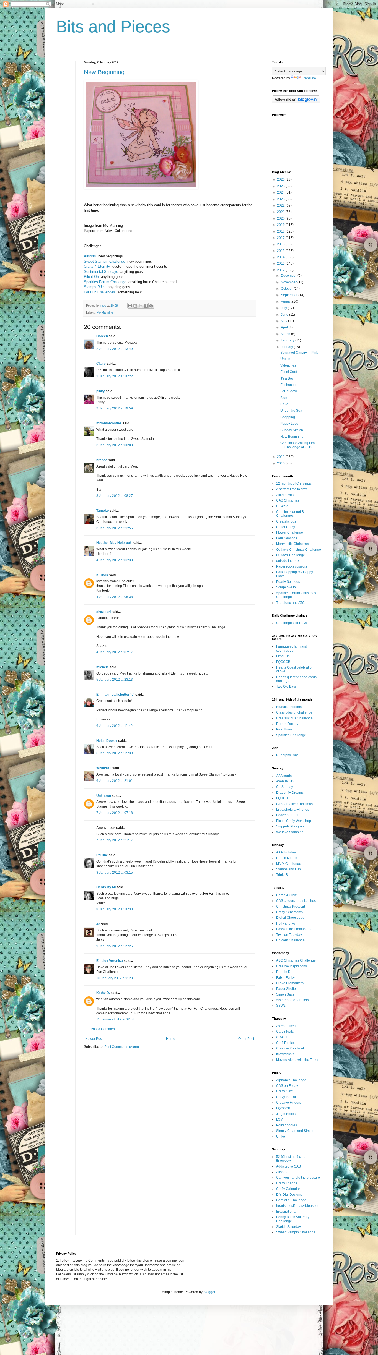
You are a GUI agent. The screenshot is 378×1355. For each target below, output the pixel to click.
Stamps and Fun (288, 869)
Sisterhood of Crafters (292, 1000)
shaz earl (103, 612)
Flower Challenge (289, 532)
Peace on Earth (287, 815)
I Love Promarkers (290, 983)
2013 (281, 263)
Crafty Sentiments (289, 912)
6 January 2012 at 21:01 (114, 781)
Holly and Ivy (286, 923)
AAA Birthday (286, 852)
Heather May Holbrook (114, 543)
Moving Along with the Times (297, 1060)
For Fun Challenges (99, 292)
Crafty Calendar (288, 1189)
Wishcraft (104, 768)
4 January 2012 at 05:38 (114, 597)
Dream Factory (287, 724)
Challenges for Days (291, 623)
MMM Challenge (288, 864)
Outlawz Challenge (290, 555)
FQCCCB (283, 662)
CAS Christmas (287, 500)
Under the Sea (291, 410)
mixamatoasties (109, 423)
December (289, 276)
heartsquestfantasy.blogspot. (297, 1206)
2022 (281, 205)
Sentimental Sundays (101, 272)
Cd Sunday (284, 787)
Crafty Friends (286, 1183)
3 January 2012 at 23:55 (114, 528)
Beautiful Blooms (289, 707)
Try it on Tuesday (289, 935)
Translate (309, 78)
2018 (281, 231)
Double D (283, 972)
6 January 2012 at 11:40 (114, 726)
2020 (281, 218)
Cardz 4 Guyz (286, 895)
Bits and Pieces (113, 26)
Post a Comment (103, 1029)
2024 (281, 192)
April (285, 327)
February (288, 340)
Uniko (280, 1137)
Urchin (285, 359)
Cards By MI (106, 887)
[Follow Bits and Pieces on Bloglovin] (296, 102)
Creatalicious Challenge (294, 718)
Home (170, 1039)
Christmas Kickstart (290, 906)
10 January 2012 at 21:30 (115, 978)
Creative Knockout (290, 1048)
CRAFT (281, 1037)
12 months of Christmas (294, 483)
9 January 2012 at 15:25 (114, 946)
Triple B (282, 875)
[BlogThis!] (135, 306)
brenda (101, 460)
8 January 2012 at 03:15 (114, 872)
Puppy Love (289, 423)
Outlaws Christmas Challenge (298, 550)
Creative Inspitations (291, 966)
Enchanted (288, 385)
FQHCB (282, 798)
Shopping (287, 417)
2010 (281, 463)
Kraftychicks (285, 1054)
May (284, 321)
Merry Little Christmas (292, 544)
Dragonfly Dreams (290, 793)
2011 (281, 457)
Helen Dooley (106, 741)
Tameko (102, 511)
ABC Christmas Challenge (296, 960)
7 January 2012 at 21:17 (114, 840)
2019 (281, 225)
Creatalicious (286, 521)
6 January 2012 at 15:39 (114, 753)
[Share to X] (140, 306)
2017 (281, 238)
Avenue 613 (285, 781)
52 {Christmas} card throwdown (291, 1159)
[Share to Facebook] (146, 306)
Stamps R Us (94, 287)
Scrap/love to (286, 587)
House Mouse (286, 858)
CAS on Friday (287, 1086)
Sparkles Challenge (291, 735)
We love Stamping (290, 832)
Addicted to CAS (288, 1166)
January (287, 347)
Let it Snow (288, 391)
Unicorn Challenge (290, 940)
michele (102, 667)
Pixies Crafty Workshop (293, 821)
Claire (101, 363)
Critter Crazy (285, 527)
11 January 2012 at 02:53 (115, 1019)
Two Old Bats (286, 686)
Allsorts (90, 256)
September (289, 295)
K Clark (102, 575)
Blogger (209, 1292)
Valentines (288, 365)
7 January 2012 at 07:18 (114, 813)
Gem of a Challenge (291, 1200)
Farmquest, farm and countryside (291, 648)
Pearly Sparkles (288, 582)
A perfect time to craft (291, 489)
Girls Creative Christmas (294, 804)
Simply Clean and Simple (295, 1131)
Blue (283, 398)
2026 (281, 179)
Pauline (102, 855)
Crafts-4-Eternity (97, 266)
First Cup (283, 656)
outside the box (287, 561)
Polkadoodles (286, 1125)
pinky (100, 391)
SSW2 (281, 1005)
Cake (284, 404)
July (284, 308)
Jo (98, 924)
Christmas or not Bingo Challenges (293, 514)
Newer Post (94, 1039)
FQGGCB (283, 1108)
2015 (281, 251)
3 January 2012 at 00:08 (114, 445)
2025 (281, 186)
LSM (279, 1119)
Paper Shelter (286, 989)
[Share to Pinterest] (151, 306)
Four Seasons (286, 538)
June (285, 315)
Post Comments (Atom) (121, 1047)
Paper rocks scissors (291, 566)
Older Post (246, 1039)
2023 (281, 199)
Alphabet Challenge (291, 1080)
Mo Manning (105, 312)
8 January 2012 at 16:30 (114, 909)
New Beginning (104, 72)
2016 (281, 244)
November (289, 282)
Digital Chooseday (290, 918)
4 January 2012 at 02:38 (114, 560)
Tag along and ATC (290, 603)
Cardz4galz (285, 1031)
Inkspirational (286, 1211)
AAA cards (284, 776)
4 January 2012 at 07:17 (114, 652)
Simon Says (285, 994)
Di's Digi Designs (289, 1195)
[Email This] (130, 306)
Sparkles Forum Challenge (105, 282)
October (287, 289)
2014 (281, 257)
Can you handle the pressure (298, 1177)
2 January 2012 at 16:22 (114, 376)
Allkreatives (285, 495)
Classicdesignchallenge (294, 712)
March (286, 334)
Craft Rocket (285, 1043)
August (286, 302)
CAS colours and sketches (296, 901)
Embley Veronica (109, 961)
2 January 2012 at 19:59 (114, 408)
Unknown (103, 796)
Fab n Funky (285, 978)
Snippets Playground (292, 826)
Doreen (102, 336)
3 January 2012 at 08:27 (114, 496)
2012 (281, 270)
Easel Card (288, 372)
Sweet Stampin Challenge (104, 261)
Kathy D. (103, 993)
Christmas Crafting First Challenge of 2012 (297, 445)
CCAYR (282, 506)
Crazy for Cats (286, 1097)
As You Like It (286, 1026)
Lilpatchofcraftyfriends (292, 809)
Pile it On (91, 277)
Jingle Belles (286, 1114)
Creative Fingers (288, 1103)
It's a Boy (287, 378)
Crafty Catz (284, 1091)
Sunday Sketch (291, 430)
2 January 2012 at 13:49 (114, 349)
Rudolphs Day (287, 755)
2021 (281, 212)
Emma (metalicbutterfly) (115, 694)
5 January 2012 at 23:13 (114, 680)
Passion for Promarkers (293, 929)
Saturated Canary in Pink (299, 352)
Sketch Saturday (288, 1227)
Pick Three (284, 729)
